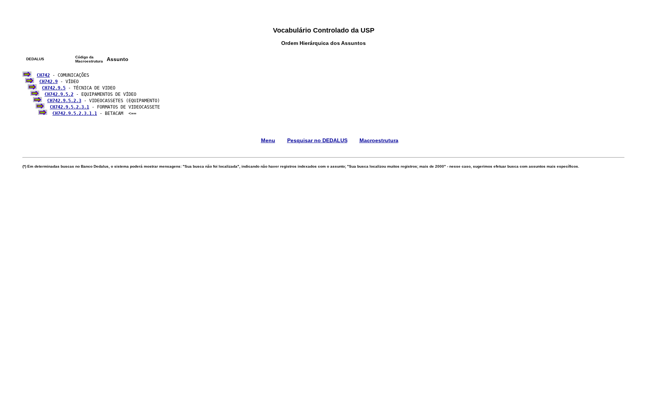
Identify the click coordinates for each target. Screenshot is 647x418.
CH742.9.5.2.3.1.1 (74, 113)
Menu (268, 140)
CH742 (43, 75)
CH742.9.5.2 (59, 94)
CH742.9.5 (54, 88)
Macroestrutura (378, 140)
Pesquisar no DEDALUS (317, 140)
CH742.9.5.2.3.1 (69, 107)
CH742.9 (48, 81)
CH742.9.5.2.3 (64, 100)
